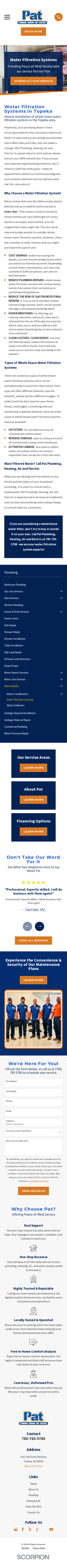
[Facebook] (23, 1529)
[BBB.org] (37, 1529)
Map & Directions (33, 1466)
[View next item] (39, 926)
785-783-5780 (33, 1438)
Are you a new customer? (19, 1130)
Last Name (11, 1091)
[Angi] (44, 1529)
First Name (11, 1081)
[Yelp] (30, 1529)
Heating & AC (33, 1501)
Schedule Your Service (33, 81)
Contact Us (33, 1512)
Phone (9, 1101)
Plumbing (33, 1495)
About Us (34, 1489)
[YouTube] (51, 1529)
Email (8, 1111)
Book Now (33, 31)
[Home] (32, 17)
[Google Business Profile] (16, 1529)
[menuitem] (33, 584)
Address (10, 1121)
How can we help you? (17, 1140)
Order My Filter (34, 1506)
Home (33, 1483)
